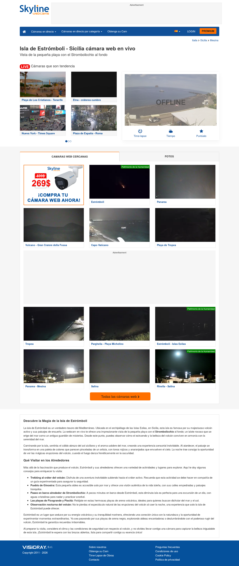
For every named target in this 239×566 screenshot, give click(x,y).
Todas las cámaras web (119, 396)
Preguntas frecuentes (167, 547)
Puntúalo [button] (201, 136)
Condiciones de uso (166, 551)
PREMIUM (208, 31)
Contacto (94, 559)
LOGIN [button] (191, 31)
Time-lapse (140, 136)
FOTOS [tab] (169, 156)
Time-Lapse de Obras (101, 555)
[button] (177, 31)
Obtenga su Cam (117, 31)
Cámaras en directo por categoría (80, 31)
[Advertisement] (136, 15)
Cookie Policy (163, 555)
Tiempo (170, 136)
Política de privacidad (167, 559)
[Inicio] (24, 31)
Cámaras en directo (42, 31)
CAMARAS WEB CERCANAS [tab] (70, 156)
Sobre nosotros (97, 547)
